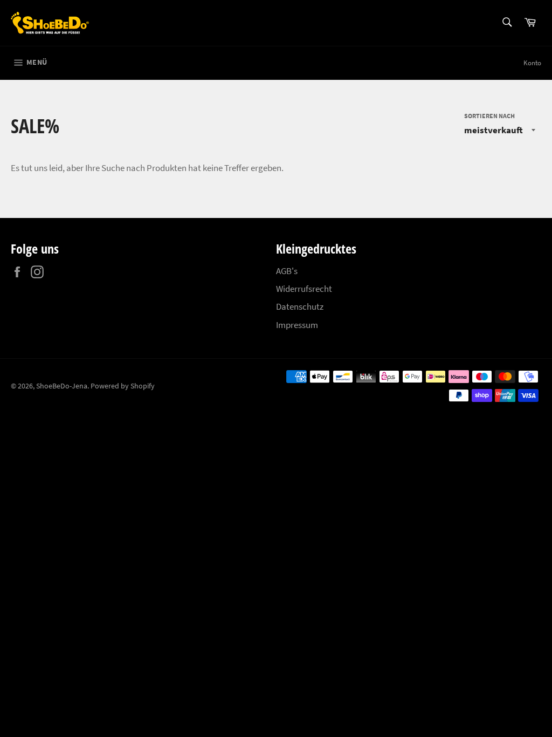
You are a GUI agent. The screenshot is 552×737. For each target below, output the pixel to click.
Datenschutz (299, 306)
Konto (532, 62)
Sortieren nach (489, 116)
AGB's (287, 271)
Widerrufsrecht (304, 289)
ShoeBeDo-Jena (61, 386)
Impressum (297, 325)
